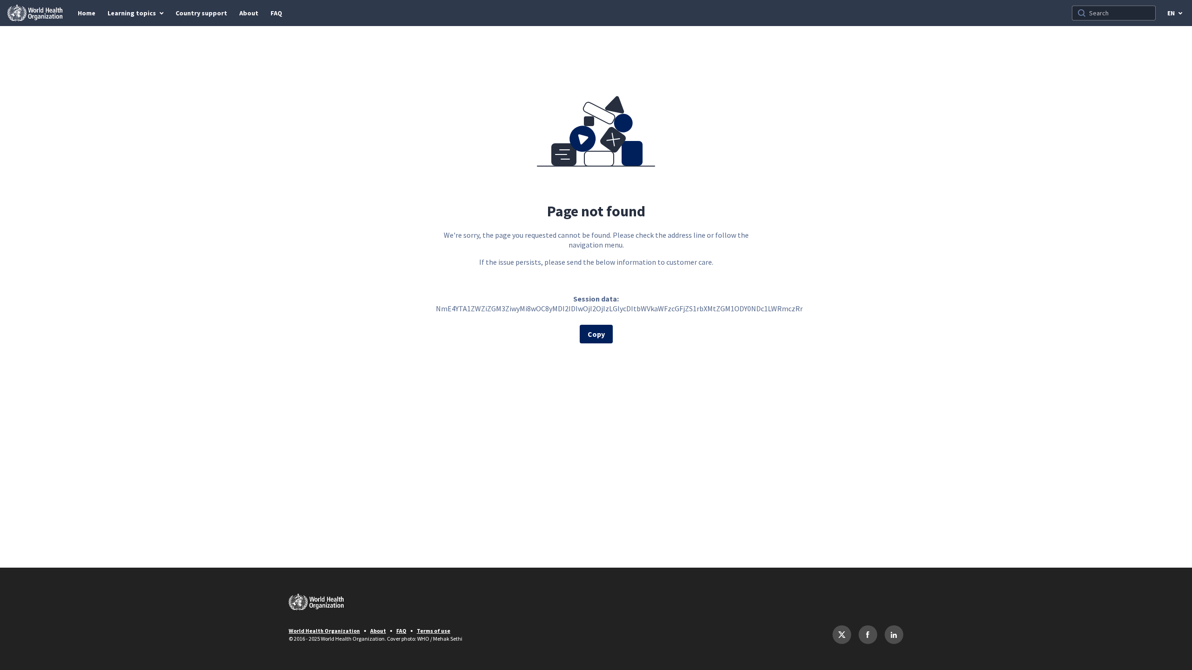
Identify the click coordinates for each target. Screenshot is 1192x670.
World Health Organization (324, 630)
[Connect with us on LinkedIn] (894, 634)
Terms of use (433, 630)
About (378, 630)
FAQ (401, 630)
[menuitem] (86, 13)
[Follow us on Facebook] (868, 634)
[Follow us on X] (842, 634)
